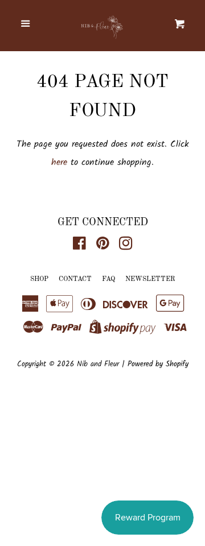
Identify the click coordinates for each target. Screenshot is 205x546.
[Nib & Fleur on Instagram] (126, 246)
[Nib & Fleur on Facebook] (79, 246)
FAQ (108, 279)
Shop (39, 279)
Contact (75, 279)
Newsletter (150, 279)
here (59, 162)
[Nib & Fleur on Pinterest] (103, 246)
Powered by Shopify (158, 364)
